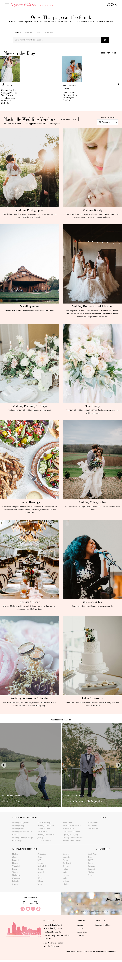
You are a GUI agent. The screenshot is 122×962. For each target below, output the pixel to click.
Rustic (14, 869)
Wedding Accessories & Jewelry (29, 698)
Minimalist (16, 875)
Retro (40, 884)
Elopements (92, 826)
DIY (39, 860)
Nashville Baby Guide (52, 928)
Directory (105, 817)
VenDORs (28, 32)
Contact (80, 928)
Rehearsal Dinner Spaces (72, 841)
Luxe (39, 875)
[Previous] (3, 83)
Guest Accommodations (71, 832)
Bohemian (16, 881)
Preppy (90, 875)
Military (66, 881)
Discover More (108, 53)
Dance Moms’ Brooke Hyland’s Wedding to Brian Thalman (9, 96)
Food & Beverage (29, 502)
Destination (42, 854)
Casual (40, 857)
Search (18, 32)
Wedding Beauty (92, 210)
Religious (91, 866)
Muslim (91, 872)
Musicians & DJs (92, 602)
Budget (40, 863)
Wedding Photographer (30, 210)
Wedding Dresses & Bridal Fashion (92, 306)
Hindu (65, 884)
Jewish (90, 857)
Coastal (40, 869)
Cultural (66, 854)
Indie (64, 878)
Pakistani (91, 869)
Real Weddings (69, 86)
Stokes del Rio (11, 801)
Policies (80, 936)
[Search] (105, 40)
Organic (15, 884)
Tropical (66, 866)
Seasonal (41, 872)
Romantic (15, 860)
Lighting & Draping (70, 835)
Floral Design (92, 406)
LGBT (90, 860)
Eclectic (40, 881)
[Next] (118, 83)
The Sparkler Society (52, 932)
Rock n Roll (42, 866)
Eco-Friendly (67, 863)
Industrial (66, 857)
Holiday (66, 869)
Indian (65, 872)
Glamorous (16, 878)
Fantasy (66, 860)
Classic (14, 857)
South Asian (92, 854)
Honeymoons (93, 823)
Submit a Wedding (102, 925)
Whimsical (16, 866)
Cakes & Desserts (92, 698)
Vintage (15, 872)
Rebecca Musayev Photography (83, 801)
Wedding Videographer (92, 502)
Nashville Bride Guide (52, 925)
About (80, 925)
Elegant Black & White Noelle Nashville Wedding (70, 96)
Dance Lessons (93, 829)
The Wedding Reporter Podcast (56, 936)
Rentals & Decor (30, 602)
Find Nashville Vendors (53, 943)
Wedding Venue (29, 306)
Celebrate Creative (108, 952)
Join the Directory (51, 946)
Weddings (49, 32)
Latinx (90, 863)
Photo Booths (68, 823)
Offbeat (40, 878)
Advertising (82, 932)
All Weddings (103, 849)
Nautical (66, 875)
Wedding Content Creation (73, 838)
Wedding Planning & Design (30, 406)
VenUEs (38, 32)
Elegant (15, 863)
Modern (15, 854)
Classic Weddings (70, 88)
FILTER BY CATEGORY (108, 117)
